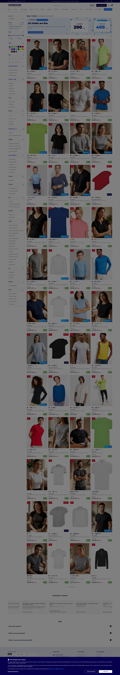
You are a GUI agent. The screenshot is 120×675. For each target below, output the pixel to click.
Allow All (105, 671)
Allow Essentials (91, 671)
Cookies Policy (53, 668)
